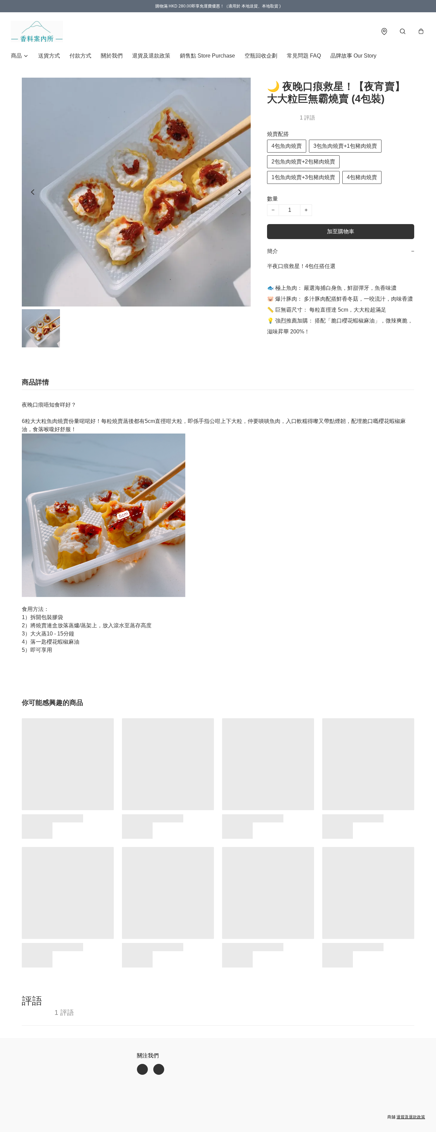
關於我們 (112, 56)
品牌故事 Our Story (353, 56)
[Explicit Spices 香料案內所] (37, 31)
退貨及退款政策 (151, 56)
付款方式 (80, 56)
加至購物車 (340, 231)
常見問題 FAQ (304, 56)
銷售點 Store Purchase (207, 56)
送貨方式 (49, 56)
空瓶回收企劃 (261, 56)
